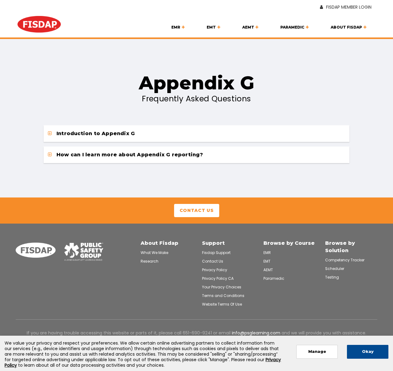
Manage (317, 351)
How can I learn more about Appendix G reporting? (129, 155)
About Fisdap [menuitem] (346, 27)
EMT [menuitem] (211, 27)
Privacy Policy (214, 269)
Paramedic (273, 278)
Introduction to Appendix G (95, 133)
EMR (267, 252)
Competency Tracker (344, 260)
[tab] (197, 133)
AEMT (268, 269)
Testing (332, 277)
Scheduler (334, 268)
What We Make (154, 252)
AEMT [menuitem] (248, 27)
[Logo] (39, 25)
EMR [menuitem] (175, 27)
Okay (368, 351)
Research (149, 261)
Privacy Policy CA (218, 278)
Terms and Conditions (223, 295)
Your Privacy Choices (221, 287)
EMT (266, 261)
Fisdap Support (216, 252)
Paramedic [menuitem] (292, 27)
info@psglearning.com (256, 333)
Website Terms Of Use (222, 304)
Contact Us (197, 210)
